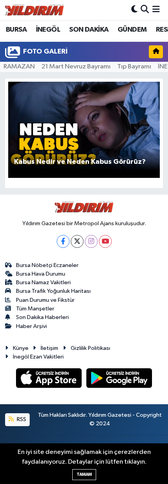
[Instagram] (91, 241)
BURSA (16, 29)
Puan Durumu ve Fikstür (45, 300)
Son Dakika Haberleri (42, 317)
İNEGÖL (48, 29)
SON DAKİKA (88, 29)
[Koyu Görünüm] (134, 10)
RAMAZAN (19, 66)
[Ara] (145, 10)
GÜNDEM (132, 29)
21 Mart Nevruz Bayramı (76, 66)
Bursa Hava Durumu (40, 274)
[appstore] (49, 379)
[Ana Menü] (156, 10)
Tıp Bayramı (134, 66)
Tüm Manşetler (35, 309)
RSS (21, 419)
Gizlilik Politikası (90, 348)
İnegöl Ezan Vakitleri (38, 357)
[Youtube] (105, 241)
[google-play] (119, 379)
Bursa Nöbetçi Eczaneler (47, 265)
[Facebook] (63, 241)
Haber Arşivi (31, 326)
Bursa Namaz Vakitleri (43, 282)
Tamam (84, 474)
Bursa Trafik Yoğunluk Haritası (53, 291)
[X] (77, 241)
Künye (21, 348)
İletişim (49, 348)
